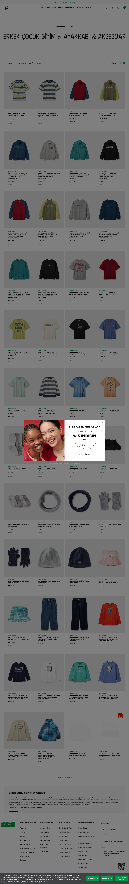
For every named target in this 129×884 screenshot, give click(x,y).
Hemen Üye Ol (85, 454)
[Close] (102, 422)
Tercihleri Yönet (92, 878)
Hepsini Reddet (107, 878)
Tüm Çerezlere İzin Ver (121, 878)
